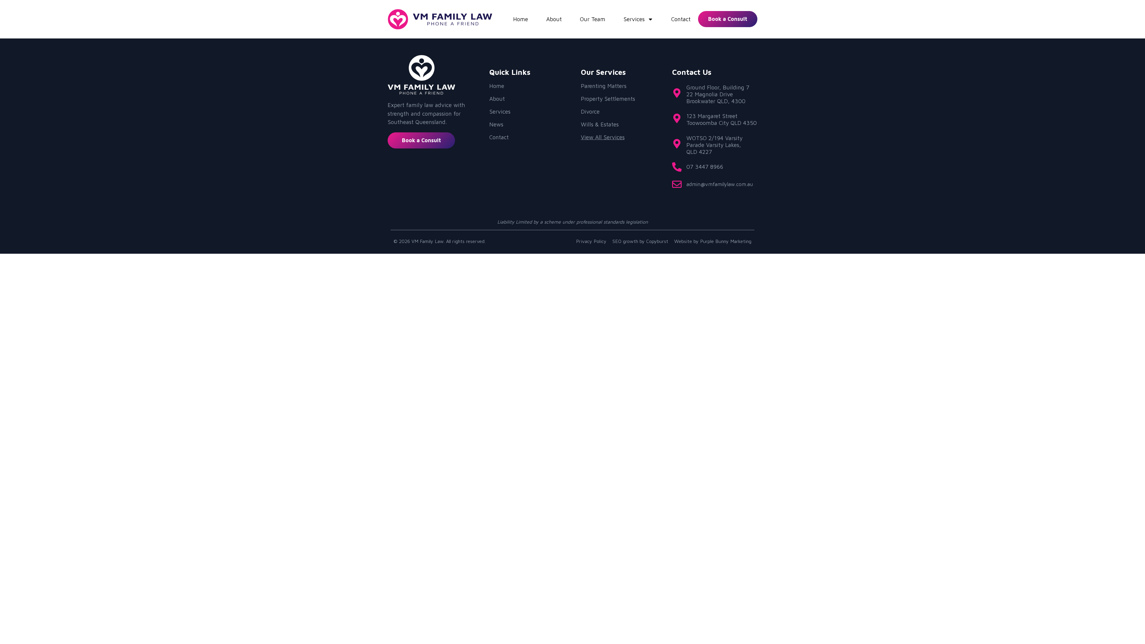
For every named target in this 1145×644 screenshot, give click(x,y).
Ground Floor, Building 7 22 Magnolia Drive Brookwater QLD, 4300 (717, 94)
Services (634, 19)
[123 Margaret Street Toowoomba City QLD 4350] (677, 118)
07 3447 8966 (704, 166)
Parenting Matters (603, 86)
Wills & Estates (600, 124)
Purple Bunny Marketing (725, 241)
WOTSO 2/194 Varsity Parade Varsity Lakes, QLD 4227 (714, 145)
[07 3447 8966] (677, 167)
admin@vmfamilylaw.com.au (719, 184)
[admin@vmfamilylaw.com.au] (677, 184)
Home (520, 19)
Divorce (590, 111)
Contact (681, 19)
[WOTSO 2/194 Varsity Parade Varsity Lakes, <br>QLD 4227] (677, 143)
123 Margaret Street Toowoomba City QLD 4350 (721, 119)
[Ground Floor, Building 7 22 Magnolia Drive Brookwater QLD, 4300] (677, 93)
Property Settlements (608, 98)
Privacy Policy (591, 241)
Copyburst (657, 241)
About (554, 19)
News (496, 124)
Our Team (592, 19)
